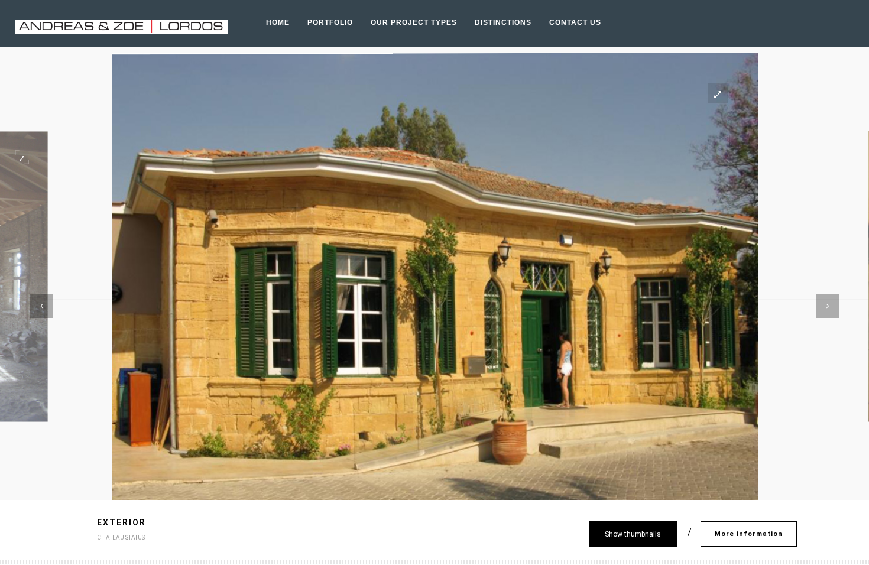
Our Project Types (414, 22)
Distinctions (503, 22)
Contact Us (575, 22)
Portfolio (330, 22)
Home (278, 22)
